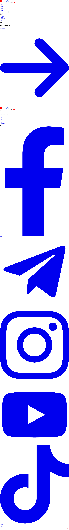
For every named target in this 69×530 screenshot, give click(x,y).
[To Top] (0, 110)
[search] (8, 12)
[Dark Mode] (1, 14)
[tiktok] (34, 523)
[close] (2, 13)
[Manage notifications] (67, 528)
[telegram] (34, 305)
